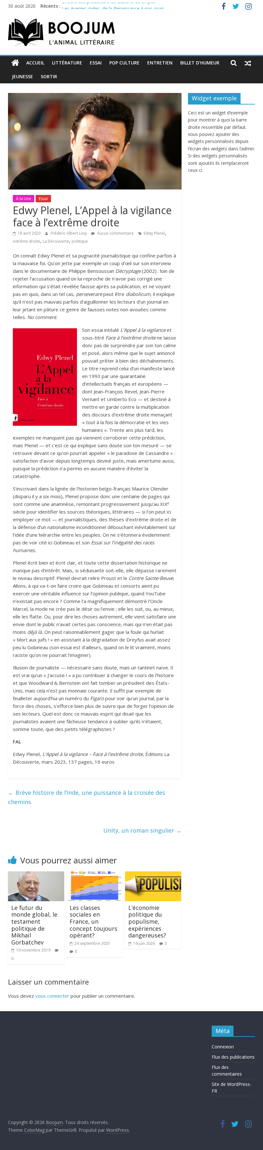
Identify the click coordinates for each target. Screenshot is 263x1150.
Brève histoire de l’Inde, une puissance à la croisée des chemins (86, 797)
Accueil (35, 63)
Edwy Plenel (154, 233)
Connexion (223, 1047)
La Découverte (56, 241)
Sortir (49, 76)
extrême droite (26, 241)
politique (80, 241)
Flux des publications (233, 1057)
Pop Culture (124, 63)
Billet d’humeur (199, 63)
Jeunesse (22, 76)
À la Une (23, 198)
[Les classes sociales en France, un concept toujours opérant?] (94, 875)
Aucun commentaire (115, 233)
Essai (96, 63)
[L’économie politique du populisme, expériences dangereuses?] (153, 875)
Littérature (67, 63)
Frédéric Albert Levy (69, 233)
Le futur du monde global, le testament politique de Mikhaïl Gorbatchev (34, 925)
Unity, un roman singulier (142, 830)
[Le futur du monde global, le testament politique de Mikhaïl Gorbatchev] (36, 875)
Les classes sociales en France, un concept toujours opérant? (93, 921)
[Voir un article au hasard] (248, 63)
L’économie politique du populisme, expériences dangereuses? (147, 921)
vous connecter (52, 996)
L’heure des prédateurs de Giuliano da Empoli (109, 6)
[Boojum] (15, 63)
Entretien (160, 63)
